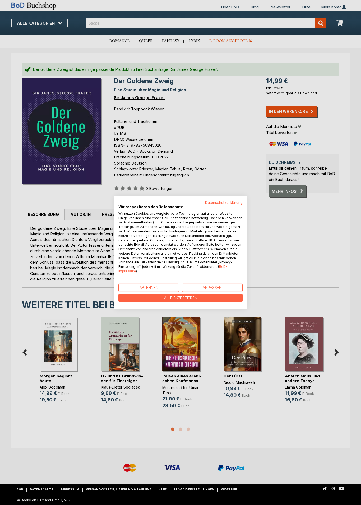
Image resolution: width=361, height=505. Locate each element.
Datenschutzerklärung (224, 202)
